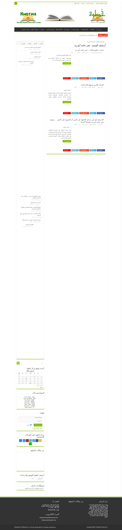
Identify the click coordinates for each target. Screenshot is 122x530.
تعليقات (29, 43)
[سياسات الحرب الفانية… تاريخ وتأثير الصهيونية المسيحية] (82, 505)
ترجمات (42, 29)
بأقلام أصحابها (59, 29)
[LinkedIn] (33, 3)
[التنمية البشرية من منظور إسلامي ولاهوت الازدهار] (74, 505)
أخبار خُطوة (76, 3)
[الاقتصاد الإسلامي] (38, 291)
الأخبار (79, 52)
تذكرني (28, 425)
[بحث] (15, 3)
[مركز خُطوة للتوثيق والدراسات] (97, 16)
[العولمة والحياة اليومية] (72, 505)
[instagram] (30, 3)
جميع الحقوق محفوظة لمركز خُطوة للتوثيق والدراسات (42, 527)
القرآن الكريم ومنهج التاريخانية (92, 85)
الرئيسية (104, 29)
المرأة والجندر (37, 56)
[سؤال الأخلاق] (80, 505)
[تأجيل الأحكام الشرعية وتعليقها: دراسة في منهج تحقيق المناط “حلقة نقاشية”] (30, 455)
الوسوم (23, 43)
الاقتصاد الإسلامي (29, 224)
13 (26, 379)
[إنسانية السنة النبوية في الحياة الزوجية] (38, 127)
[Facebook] (37, 3)
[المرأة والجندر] (42, 57)
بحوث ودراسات (75, 29)
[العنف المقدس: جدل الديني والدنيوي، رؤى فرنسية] (42, 214)
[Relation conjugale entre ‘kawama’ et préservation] (30, 467)
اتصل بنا (82, 3)
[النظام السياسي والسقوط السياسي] (30, 461)
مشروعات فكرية (50, 29)
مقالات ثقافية (84, 87)
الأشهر (35, 43)
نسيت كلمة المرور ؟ (37, 428)
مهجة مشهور (100, 87)
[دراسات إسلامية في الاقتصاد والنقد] (69, 505)
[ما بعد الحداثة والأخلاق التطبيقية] (22, 467)
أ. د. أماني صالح (67, 127)
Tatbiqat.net (25, 527)
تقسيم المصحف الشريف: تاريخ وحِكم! (31, 220)
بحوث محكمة (84, 124)
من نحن (99, 29)
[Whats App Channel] (26, 3)
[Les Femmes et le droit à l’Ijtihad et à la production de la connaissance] (39, 455)
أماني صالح (100, 124)
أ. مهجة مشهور (67, 90)
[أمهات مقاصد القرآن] (42, 52)
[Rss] (38, 3)
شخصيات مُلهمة (34, 29)
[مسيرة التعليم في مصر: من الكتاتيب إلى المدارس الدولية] (42, 196)
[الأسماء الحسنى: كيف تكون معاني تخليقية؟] (39, 461)
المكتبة (92, 29)
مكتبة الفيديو (85, 29)
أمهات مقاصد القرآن (36, 52)
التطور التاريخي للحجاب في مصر (33, 47)
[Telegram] (28, 3)
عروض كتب (66, 29)
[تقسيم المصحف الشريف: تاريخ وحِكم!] (42, 220)
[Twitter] (35, 3)
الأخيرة (41, 43)
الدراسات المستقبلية (35, 202)
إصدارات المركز (25, 29)
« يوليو (41, 387)
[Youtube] (32, 3)
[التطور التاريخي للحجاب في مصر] (42, 47)
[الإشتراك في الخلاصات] (47, 45)
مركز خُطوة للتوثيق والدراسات (96, 52)
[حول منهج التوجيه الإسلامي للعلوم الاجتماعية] (22, 455)
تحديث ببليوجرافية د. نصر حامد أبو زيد (88, 35)
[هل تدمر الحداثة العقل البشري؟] (22, 461)
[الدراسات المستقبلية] (42, 203)
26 (30, 383)
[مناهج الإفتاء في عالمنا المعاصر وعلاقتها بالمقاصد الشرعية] (42, 207)
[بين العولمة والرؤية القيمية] (39, 467)
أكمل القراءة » (67, 63)
